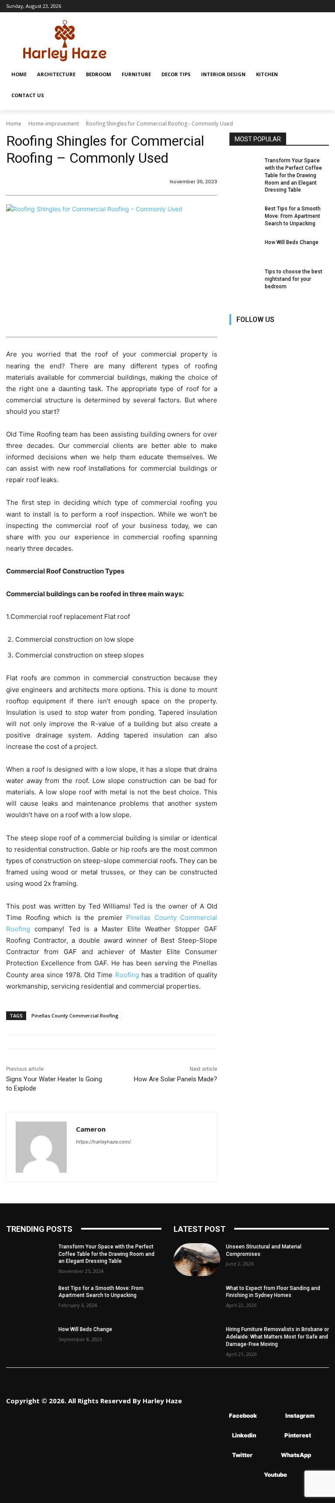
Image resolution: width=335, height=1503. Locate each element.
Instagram (299, 1415)
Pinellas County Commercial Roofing (75, 1015)
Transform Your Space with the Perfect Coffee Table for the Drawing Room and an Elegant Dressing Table (293, 175)
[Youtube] (237, 358)
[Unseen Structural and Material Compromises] (197, 1259)
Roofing (127, 975)
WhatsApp (296, 1454)
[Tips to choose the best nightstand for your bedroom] (244, 278)
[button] (318, 74)
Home (13, 123)
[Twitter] (315, 338)
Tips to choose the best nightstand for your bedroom (293, 279)
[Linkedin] (276, 338)
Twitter (242, 1454)
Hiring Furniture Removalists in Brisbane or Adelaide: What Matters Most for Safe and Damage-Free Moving (277, 1336)
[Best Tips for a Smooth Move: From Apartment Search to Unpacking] (244, 215)
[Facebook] (237, 338)
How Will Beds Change (291, 242)
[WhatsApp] (268, 1455)
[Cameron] (41, 1147)
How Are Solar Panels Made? (175, 1079)
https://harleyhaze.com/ (103, 1142)
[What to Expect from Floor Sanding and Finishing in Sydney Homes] (197, 1301)
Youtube (275, 1474)
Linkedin (244, 1435)
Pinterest (297, 1435)
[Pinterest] (296, 338)
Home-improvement (53, 123)
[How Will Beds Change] (244, 249)
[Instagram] (256, 338)
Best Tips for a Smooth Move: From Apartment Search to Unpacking (293, 216)
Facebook (243, 1415)
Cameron (91, 1129)
